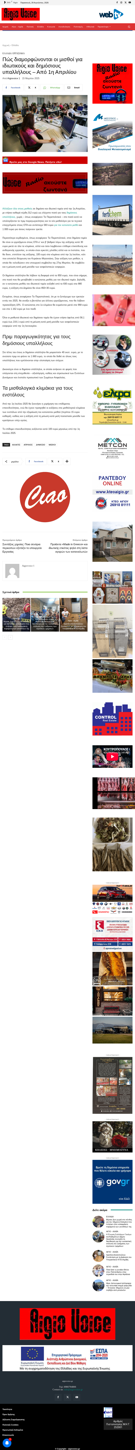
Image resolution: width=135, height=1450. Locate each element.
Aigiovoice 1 (13, 78)
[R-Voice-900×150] (45, 183)
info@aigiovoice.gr (73, 1389)
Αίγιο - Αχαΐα (44, 614)
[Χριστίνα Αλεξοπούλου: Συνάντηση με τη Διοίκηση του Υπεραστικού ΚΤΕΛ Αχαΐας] (74, 615)
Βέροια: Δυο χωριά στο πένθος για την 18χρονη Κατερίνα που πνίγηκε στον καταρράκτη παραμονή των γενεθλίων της (16, 625)
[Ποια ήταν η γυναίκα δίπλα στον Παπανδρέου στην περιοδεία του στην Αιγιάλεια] (98, 1271)
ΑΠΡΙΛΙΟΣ (28, 444)
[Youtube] (130, 3)
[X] (125, 3)
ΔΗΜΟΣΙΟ (40, 444)
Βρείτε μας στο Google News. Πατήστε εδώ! (35, 162)
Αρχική (5, 45)
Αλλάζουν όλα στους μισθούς (17, 208)
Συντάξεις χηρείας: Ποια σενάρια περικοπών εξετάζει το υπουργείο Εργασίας (22, 548)
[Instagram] (121, 3)
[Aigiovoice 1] (12, 571)
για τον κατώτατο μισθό (66, 225)
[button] (129, 26)
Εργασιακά (18, 53)
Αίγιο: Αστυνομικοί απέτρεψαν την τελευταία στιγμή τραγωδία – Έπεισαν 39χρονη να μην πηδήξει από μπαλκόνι (119, 1286)
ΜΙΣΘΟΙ (52, 444)
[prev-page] (4, 637)
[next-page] (10, 637)
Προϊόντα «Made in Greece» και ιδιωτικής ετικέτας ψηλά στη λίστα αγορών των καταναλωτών (68, 548)
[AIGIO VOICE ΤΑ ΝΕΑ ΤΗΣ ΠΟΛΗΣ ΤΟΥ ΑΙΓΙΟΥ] (21, 14)
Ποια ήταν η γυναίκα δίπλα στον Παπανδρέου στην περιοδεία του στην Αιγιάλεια (118, 1272)
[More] (67, 461)
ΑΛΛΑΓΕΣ (16, 444)
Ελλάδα (15, 45)
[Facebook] (117, 3)
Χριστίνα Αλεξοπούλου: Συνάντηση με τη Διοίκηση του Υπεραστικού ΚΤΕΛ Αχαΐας (73, 626)
